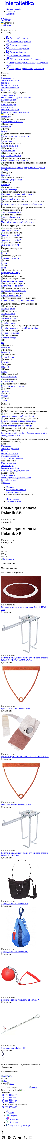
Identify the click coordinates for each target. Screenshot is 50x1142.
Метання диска (8, 309)
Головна (10, 487)
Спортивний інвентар (16, 489)
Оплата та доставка (10, 80)
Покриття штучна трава (12, 281)
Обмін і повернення (10, 88)
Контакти (10, 14)
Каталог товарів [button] (13, 9)
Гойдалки (5, 175)
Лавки (4, 253)
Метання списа (8, 313)
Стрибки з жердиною (11, 333)
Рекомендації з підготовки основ (16, 97)
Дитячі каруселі (8, 151)
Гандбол (5, 367)
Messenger (14, 1119)
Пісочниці (5, 184)
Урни (3, 268)
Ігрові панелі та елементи (12, 199)
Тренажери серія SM (10, 235)
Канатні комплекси (10, 146)
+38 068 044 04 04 (9, 1102)
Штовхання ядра (8, 338)
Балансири (6, 126)
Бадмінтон (6, 347)
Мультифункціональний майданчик (17, 222)
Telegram (13, 1116)
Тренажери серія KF (10, 245)
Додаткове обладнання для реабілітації (18, 421)
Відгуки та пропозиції (19, 1125)
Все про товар (12, 499)
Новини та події (8, 104)
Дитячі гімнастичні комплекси (15, 136)
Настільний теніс (9, 376)
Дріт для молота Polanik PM (13, 1048)
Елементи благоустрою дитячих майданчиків (21, 204)
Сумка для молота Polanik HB (14, 903)
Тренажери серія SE (10, 230)
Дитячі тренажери (9, 189)
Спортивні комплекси (11, 212)
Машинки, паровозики (11, 180)
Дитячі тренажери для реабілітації (16, 426)
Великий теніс (7, 357)
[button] (6, 20)
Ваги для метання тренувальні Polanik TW (20, 1000)
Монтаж (5, 83)
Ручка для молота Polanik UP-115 (16, 805)
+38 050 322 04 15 (9, 1107)
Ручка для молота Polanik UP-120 (16, 708)
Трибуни (5, 391)
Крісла (4, 371)
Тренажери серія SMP (11, 240)
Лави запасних (8, 381)
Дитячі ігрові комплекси (12, 121)
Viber (11, 1112)
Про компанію (7, 78)
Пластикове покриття (11, 295)
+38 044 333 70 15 (9, 1097)
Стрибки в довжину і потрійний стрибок (19, 328)
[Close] (2, 1130)
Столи (4, 263)
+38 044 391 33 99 (9, 1095)
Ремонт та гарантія (9, 85)
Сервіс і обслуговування (12, 458)
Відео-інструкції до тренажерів (15, 112)
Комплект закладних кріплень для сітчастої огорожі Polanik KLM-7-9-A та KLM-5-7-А (24, 659)
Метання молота (8, 318)
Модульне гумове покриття (13, 290)
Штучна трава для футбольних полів (17, 300)
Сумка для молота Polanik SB (14, 952)
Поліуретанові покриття (12, 286)
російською (6, 25)
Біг (2, 342)
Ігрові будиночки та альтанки (14, 160)
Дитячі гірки (7, 141)
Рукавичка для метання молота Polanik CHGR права (25, 756)
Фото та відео (7, 107)
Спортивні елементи (10, 217)
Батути (4, 131)
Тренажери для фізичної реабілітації (17, 416)
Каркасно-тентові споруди (13, 386)
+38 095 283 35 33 (9, 1100)
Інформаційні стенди (10, 272)
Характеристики (13, 501)
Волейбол (5, 362)
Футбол (4, 396)
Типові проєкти (8, 95)
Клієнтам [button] (10, 11)
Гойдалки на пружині (11, 155)
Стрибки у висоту (9, 323)
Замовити (10, 559)
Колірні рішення (8, 100)
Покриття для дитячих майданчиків (17, 194)
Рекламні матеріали (10, 109)
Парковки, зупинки (10, 258)
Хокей (4, 401)
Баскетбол (5, 352)
